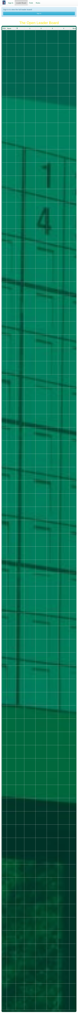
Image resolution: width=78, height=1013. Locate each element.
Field (31, 3)
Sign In (10, 3)
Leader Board (21, 3)
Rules (38, 3)
